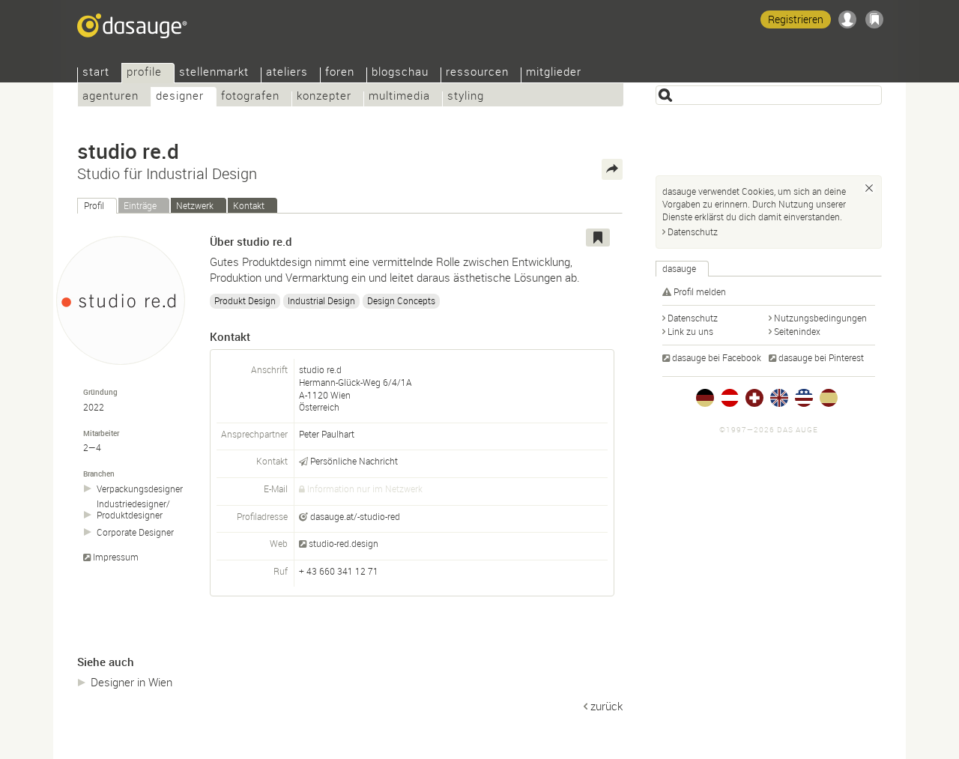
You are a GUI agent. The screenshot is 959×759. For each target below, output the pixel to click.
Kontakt (248, 205)
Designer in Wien (131, 681)
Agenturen (110, 97)
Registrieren (795, 19)
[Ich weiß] (869, 188)
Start (95, 73)
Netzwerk (195, 205)
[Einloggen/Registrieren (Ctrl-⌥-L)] (847, 19)
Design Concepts (401, 300)
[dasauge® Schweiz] (754, 398)
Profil (94, 205)
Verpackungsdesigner (140, 489)
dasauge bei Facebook (716, 357)
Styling (465, 97)
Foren (339, 73)
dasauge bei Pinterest (821, 357)
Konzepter (324, 97)
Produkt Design (245, 300)
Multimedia (399, 97)
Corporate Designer (135, 532)
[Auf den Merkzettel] (598, 238)
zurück (606, 705)
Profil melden (700, 291)
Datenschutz (693, 232)
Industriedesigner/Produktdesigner (133, 509)
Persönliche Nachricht (354, 461)
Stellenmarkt (214, 73)
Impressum (116, 557)
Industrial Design (321, 300)
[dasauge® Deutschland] (705, 398)
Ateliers (287, 73)
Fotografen (250, 97)
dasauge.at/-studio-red (355, 516)
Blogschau (400, 73)
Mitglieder (553, 73)
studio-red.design (343, 543)
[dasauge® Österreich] (730, 398)
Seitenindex (797, 331)
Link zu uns (690, 331)
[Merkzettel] (874, 19)
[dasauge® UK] (779, 398)
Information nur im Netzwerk (365, 489)
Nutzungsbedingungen (820, 318)
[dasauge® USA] (804, 398)
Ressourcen (477, 73)
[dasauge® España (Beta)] (829, 398)
